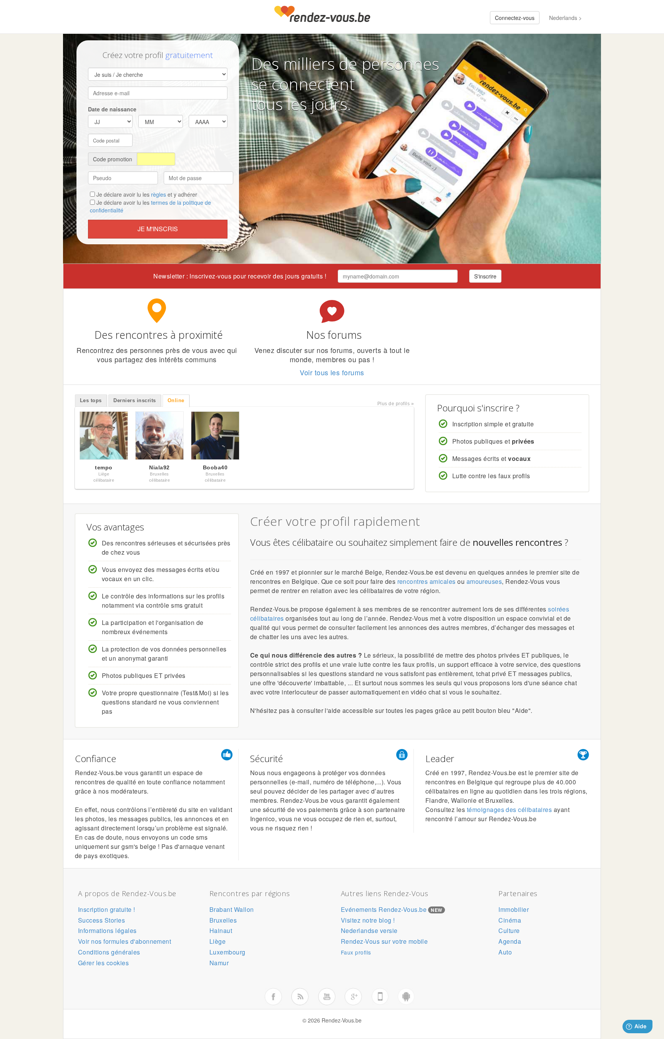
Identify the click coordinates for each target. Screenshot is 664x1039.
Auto (505, 952)
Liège (217, 941)
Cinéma (509, 920)
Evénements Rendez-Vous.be (384, 909)
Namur (219, 962)
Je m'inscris (158, 228)
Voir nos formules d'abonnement (124, 941)
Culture (509, 930)
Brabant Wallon (231, 909)
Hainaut (220, 930)
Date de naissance (112, 109)
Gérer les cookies (103, 962)
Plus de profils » (395, 403)
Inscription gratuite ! (106, 909)
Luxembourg (227, 952)
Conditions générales (109, 952)
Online (176, 400)
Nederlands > (565, 18)
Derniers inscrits (134, 400)
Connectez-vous (515, 18)
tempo (103, 467)
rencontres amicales (426, 581)
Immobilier (513, 909)
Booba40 (215, 467)
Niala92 (159, 467)
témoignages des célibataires (509, 809)
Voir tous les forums (332, 372)
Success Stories (101, 920)
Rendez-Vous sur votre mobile (384, 941)
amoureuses (484, 581)
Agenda (509, 941)
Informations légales (107, 930)
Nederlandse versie (369, 930)
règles (158, 194)
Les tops (91, 400)
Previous (67, 437)
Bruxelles (223, 920)
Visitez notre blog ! (368, 920)
